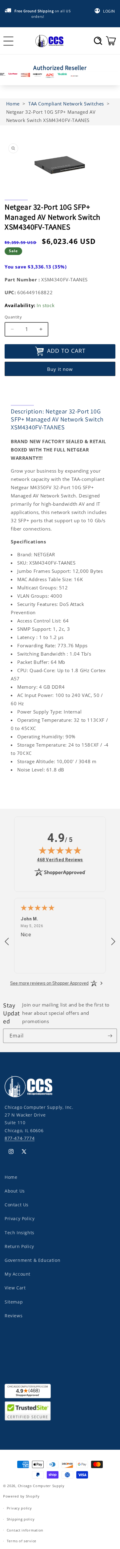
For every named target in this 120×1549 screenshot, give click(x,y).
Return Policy (19, 1246)
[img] (60, 850)
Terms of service (21, 1541)
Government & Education (32, 1260)
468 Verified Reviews (60, 859)
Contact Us (17, 1205)
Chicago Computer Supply (41, 1485)
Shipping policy (21, 1519)
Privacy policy (19, 1508)
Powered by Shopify (21, 1496)
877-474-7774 (19, 1138)
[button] (98, 41)
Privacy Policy (19, 1218)
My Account (17, 1274)
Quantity (13, 317)
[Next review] (113, 941)
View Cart (15, 1288)
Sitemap (14, 1302)
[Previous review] (7, 941)
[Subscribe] (110, 1036)
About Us (15, 1191)
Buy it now (60, 369)
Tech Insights (19, 1232)
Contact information (25, 1530)
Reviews (13, 1316)
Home (11, 1177)
